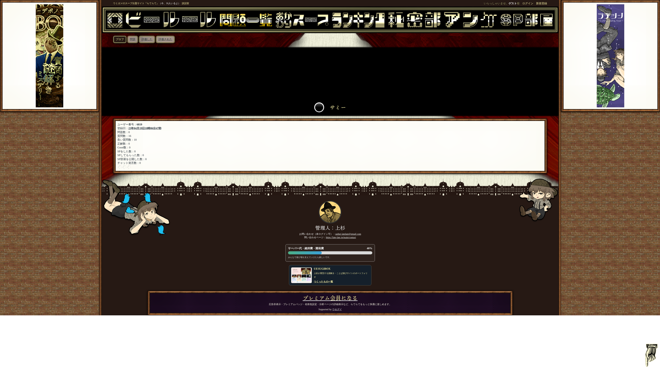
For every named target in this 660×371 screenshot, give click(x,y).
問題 (132, 39)
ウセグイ (337, 309)
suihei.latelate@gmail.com (348, 234)
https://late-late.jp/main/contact (341, 237)
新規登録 (541, 3)
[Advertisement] (330, 76)
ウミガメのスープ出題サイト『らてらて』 (136, 3)
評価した (146, 39)
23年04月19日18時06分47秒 (144, 128)
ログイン (527, 3)
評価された (165, 39)
